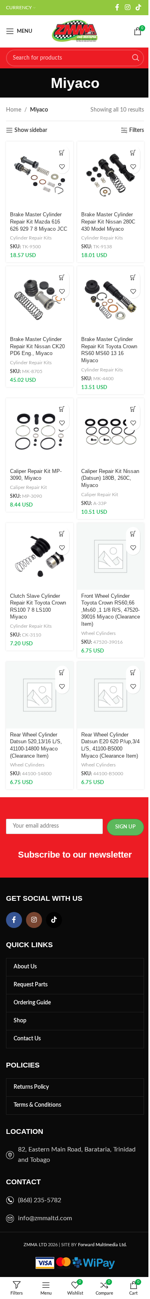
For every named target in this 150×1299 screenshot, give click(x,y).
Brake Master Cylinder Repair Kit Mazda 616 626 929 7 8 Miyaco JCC (38, 221)
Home (13, 110)
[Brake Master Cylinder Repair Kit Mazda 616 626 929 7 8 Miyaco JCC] (39, 175)
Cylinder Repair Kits (31, 237)
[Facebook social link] (117, 7)
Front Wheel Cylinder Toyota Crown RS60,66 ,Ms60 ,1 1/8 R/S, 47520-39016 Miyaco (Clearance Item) (110, 610)
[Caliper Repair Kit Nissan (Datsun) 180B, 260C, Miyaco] (110, 431)
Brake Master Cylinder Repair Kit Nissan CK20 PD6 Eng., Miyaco (37, 346)
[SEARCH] (135, 58)
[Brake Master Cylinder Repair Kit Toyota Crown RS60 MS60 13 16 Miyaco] (110, 299)
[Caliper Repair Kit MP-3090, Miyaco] (39, 431)
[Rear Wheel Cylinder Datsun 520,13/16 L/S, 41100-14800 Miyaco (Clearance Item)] (39, 695)
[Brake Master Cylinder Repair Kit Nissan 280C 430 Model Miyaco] (110, 175)
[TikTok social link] (138, 7)
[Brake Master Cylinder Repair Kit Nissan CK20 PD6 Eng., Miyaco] (39, 299)
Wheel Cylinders (98, 633)
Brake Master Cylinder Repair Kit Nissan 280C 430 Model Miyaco (108, 221)
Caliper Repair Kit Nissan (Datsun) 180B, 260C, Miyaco (110, 478)
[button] (62, 153)
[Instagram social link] (127, 7)
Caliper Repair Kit (28, 487)
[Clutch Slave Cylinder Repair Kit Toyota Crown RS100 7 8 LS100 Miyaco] (39, 556)
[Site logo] (75, 31)
